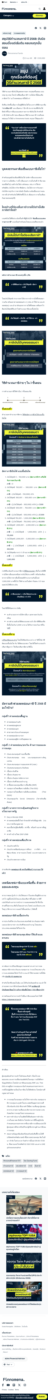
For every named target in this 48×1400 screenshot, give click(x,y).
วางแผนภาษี (21, 1171)
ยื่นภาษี (37, 1166)
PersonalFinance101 (12, 1161)
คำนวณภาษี (8, 1166)
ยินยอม (42, 1397)
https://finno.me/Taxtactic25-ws (24, 1055)
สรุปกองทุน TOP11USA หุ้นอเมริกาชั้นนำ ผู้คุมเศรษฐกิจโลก (23, 1248)
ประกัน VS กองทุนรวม (13, 976)
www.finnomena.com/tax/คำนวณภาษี (24, 154)
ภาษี (30, 1166)
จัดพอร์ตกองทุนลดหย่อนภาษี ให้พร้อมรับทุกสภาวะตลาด (23, 1306)
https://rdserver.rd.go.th (11, 999)
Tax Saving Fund (30, 1161)
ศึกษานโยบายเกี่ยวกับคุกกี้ (24, 1398)
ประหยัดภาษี (21, 1166)
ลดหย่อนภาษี (8, 1171)
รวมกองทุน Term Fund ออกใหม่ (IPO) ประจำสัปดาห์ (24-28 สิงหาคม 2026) (24, 1277)
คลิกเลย (29, 954)
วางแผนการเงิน (19, 33)
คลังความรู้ (7, 33)
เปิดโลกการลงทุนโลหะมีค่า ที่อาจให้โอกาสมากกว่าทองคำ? (22, 1219)
